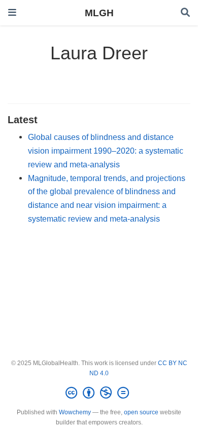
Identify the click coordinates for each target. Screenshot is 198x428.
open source (141, 412)
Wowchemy (75, 412)
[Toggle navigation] (12, 12)
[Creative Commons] (99, 393)
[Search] (185, 13)
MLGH (99, 12)
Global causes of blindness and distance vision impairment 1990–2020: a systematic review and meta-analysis (105, 150)
